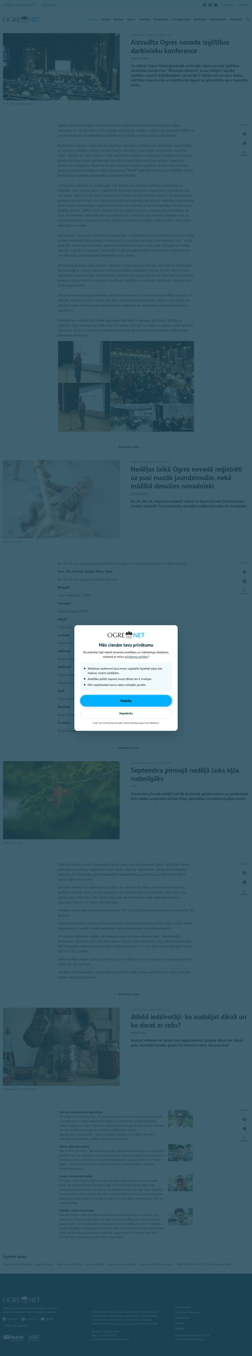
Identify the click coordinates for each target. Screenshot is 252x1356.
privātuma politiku (136, 656)
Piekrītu (126, 701)
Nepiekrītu (126, 713)
